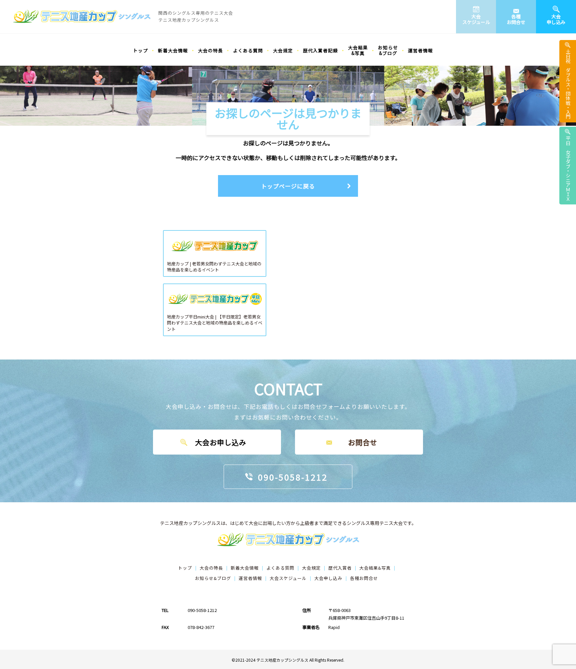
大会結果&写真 (358, 50)
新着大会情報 (173, 50)
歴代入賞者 (340, 568)
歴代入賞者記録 (320, 50)
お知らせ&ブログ (388, 50)
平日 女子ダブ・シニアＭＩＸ (567, 168)
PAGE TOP (560, 663)
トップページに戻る (288, 186)
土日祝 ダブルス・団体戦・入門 (567, 84)
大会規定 (283, 50)
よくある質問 (248, 50)
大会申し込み (556, 19)
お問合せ (362, 442)
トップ (140, 50)
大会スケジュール (476, 19)
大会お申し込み (220, 442)
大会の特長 (210, 50)
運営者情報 (420, 50)
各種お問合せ (516, 19)
